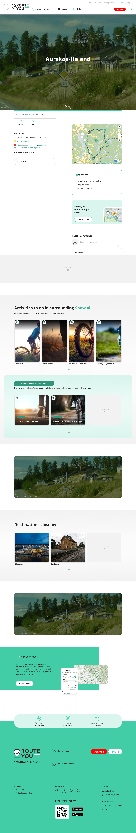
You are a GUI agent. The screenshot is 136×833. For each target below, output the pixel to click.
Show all (83, 308)
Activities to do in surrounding (89, 181)
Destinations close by (86, 188)
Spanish (37, 148)
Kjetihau (7, 107)
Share (20, 124)
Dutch (47, 145)
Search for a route (65, 763)
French (16, 148)
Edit (33, 124)
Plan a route (63, 751)
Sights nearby (83, 185)
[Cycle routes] (27, 341)
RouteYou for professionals (108, 3)
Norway (26, 114)
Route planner (24, 683)
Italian (30, 148)
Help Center (108, 809)
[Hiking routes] (54, 341)
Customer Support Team (112, 805)
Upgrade (120, 9)
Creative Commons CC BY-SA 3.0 (15, 108)
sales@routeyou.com (111, 795)
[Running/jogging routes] (108, 341)
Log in (115, 751)
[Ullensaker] (32, 547)
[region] (97, 144)
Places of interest (18, 114)
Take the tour (91, 3)
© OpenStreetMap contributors (113, 163)
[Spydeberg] (68, 547)
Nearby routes (83, 219)
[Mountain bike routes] (81, 341)
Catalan (41, 145)
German (24, 148)
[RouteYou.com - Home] (20, 7)
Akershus (31, 114)
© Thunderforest (102, 163)
